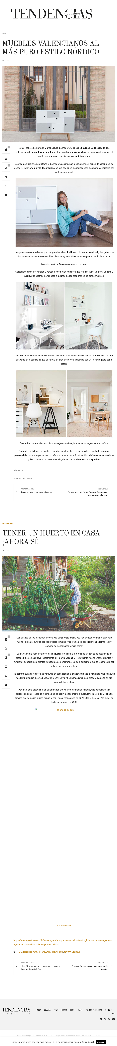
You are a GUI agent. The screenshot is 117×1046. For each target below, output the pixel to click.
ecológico (27, 952)
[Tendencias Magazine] (51, 12)
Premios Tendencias (94, 1010)
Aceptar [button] (100, 1042)
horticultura (45, 952)
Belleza (47, 1010)
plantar (67, 952)
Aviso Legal (88, 1042)
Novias (64, 1010)
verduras (76, 952)
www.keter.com (64, 924)
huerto (55, 952)
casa (20, 952)
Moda (39, 1010)
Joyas (56, 1010)
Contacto (109, 1010)
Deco (4, 34)
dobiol (7, 61)
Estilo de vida (7, 523)
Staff (112, 1014)
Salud (80, 1010)
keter (61, 952)
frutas (36, 952)
